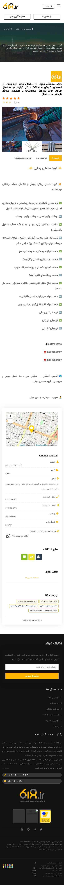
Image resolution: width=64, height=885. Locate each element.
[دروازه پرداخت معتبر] (45, 816)
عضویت (46, 16)
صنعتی (8, 473)
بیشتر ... (5, 768)
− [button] (10, 421)
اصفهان (51, 484)
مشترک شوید (32, 676)
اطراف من (6, 29)
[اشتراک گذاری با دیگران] (7, 102)
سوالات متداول (52, 709)
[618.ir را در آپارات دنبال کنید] (22, 830)
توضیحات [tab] (55, 158)
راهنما (56, 726)
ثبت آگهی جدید (16, 16)
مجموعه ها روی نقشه (23, 29)
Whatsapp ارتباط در (20, 536)
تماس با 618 (53, 697)
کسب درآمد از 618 (51, 715)
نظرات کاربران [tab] (41, 158)
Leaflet (22, 445)
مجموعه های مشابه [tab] (22, 158)
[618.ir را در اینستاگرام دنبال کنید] (28, 830)
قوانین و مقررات (52, 720)
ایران (57, 484)
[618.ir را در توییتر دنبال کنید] (41, 830)
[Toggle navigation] (59, 6)
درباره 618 (54, 703)
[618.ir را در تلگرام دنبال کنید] (34, 830)
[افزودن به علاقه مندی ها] (10, 102)
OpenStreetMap (42, 445)
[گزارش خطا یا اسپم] (4, 102)
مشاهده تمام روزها (32, 577)
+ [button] (10, 416)
